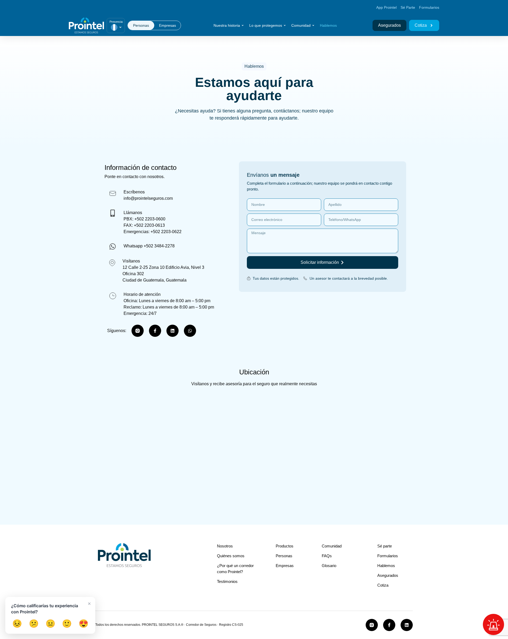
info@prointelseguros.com (148, 198)
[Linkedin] (172, 331)
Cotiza (382, 585)
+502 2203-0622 (166, 231)
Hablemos (386, 565)
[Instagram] (137, 331)
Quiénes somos (231, 556)
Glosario (329, 565)
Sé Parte (408, 7)
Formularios (429, 7)
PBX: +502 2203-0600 (144, 219)
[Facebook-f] (155, 331)
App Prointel (386, 7)
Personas (284, 556)
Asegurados (387, 575)
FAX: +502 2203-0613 (144, 225)
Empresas (285, 565)
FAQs (327, 556)
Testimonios (227, 581)
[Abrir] (120, 27)
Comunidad (332, 546)
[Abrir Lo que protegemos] (284, 25)
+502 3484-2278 (159, 246)
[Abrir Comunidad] (313, 25)
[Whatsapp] (190, 331)
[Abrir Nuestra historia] (242, 25)
